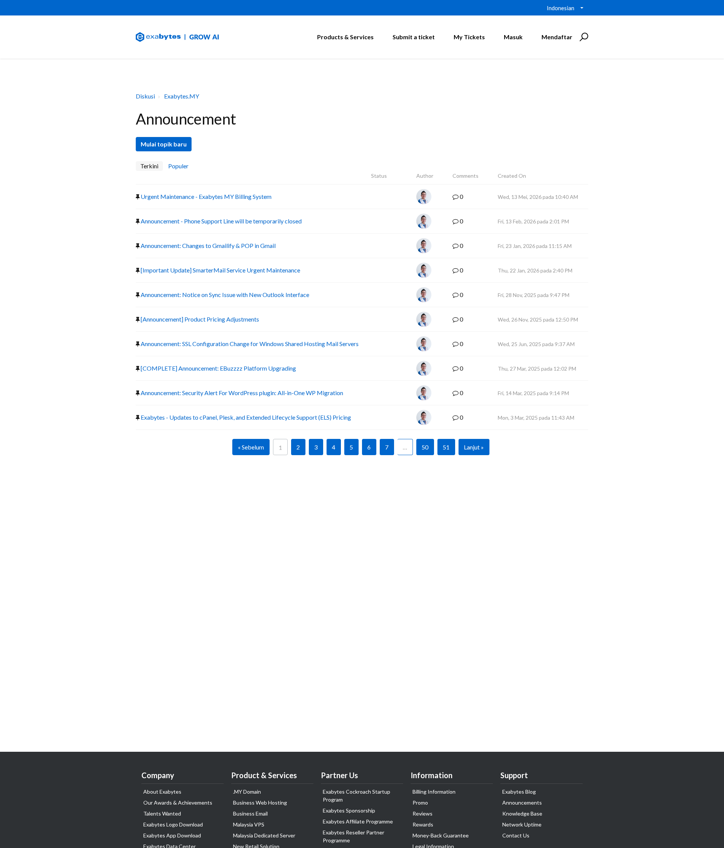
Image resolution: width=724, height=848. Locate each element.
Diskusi (145, 96)
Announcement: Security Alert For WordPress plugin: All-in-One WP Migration (241, 392)
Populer (178, 165)
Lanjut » (474, 447)
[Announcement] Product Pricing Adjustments (199, 319)
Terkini (149, 165)
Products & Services (345, 36)
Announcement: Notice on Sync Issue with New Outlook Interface (224, 294)
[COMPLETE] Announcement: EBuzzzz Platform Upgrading (218, 368)
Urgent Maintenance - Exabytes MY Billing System (206, 196)
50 (425, 447)
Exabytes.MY (181, 96)
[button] (582, 37)
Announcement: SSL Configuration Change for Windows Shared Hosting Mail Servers (249, 343)
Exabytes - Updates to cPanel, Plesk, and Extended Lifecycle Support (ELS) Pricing (245, 417)
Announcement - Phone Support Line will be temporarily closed (221, 221)
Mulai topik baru (164, 144)
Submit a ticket (414, 36)
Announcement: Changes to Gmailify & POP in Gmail (208, 245)
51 (446, 447)
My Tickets (469, 36)
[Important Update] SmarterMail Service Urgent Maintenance (220, 270)
